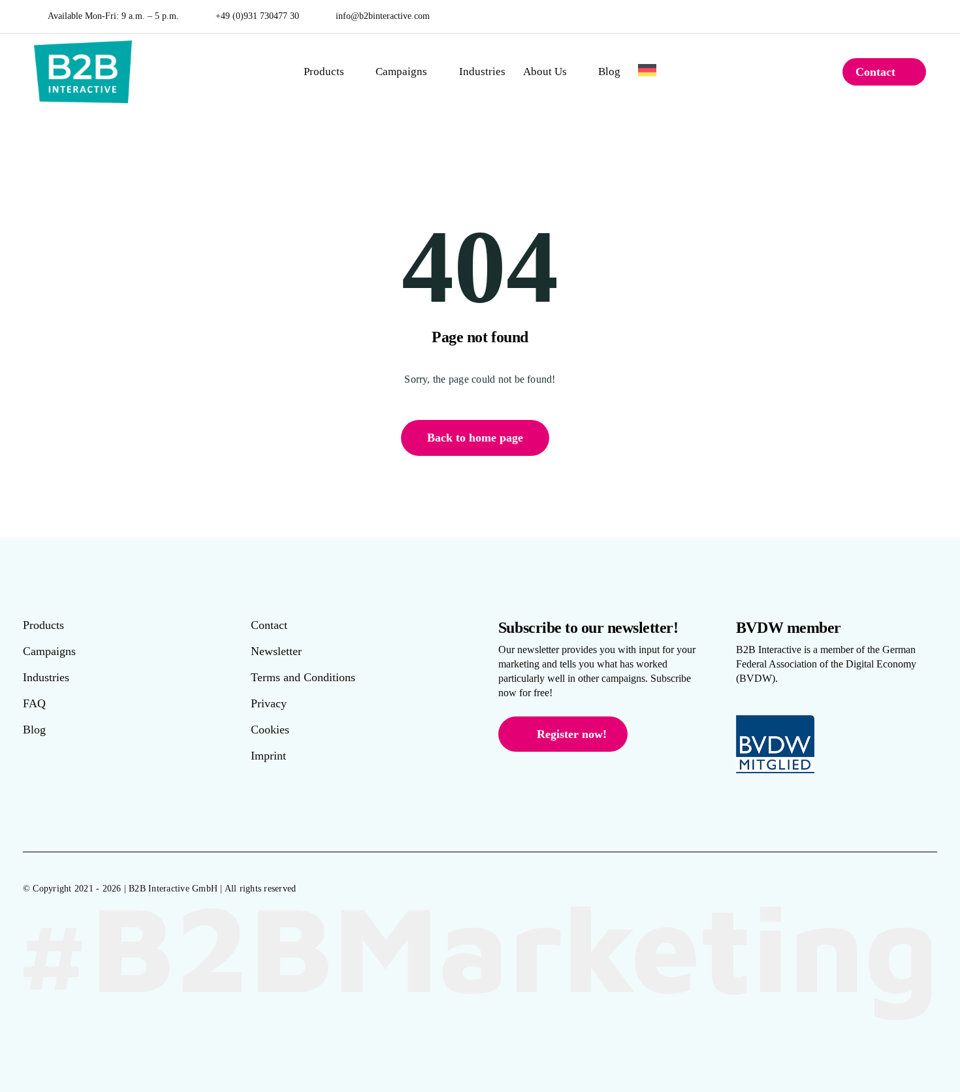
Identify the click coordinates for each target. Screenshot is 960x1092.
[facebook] (885, 16)
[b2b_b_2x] (83, 45)
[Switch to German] (647, 72)
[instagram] (904, 16)
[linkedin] (923, 16)
